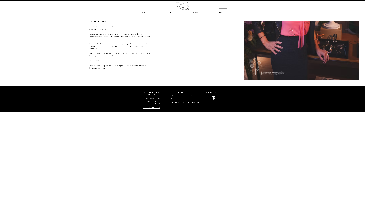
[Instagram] (213, 98)
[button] (231, 6)
